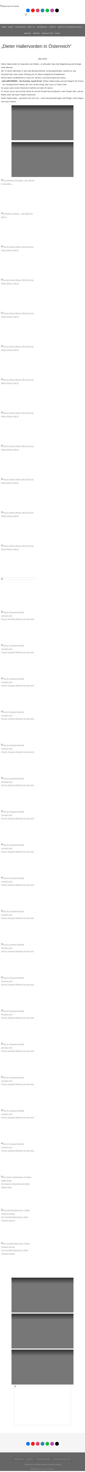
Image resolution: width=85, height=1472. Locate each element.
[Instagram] (37, 10)
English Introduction (62, 1459)
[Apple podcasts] (52, 10)
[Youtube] (32, 10)
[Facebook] (28, 10)
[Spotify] (47, 10)
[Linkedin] (42, 10)
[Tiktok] (57, 10)
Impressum (18, 1459)
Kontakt (30, 1459)
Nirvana (43, 1469)
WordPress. (51, 1469)
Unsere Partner (43, 1459)
